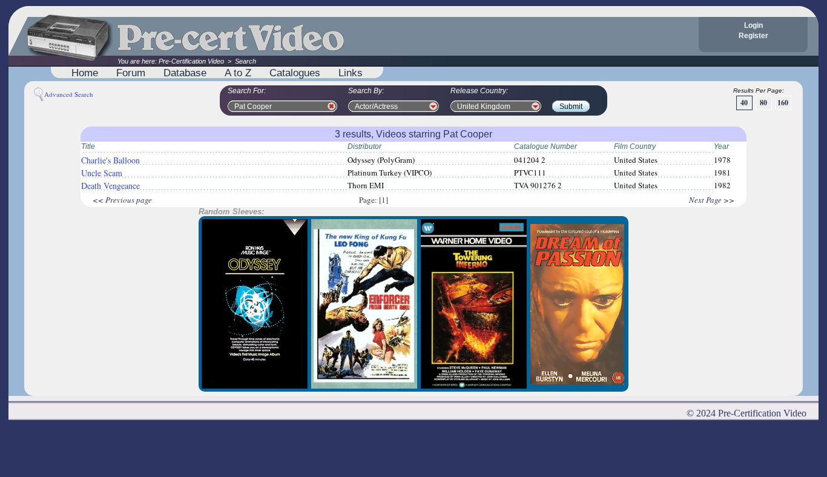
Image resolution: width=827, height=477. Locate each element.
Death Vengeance (110, 185)
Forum (130, 72)
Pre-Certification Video (191, 61)
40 (744, 102)
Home (84, 72)
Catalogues (294, 72)
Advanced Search (68, 94)
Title (88, 146)
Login (753, 25)
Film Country (635, 146)
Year (721, 146)
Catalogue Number (545, 146)
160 (782, 102)
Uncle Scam (101, 173)
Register (753, 35)
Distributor (364, 146)
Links (350, 72)
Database (184, 72)
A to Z (238, 72)
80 (763, 102)
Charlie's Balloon (110, 160)
